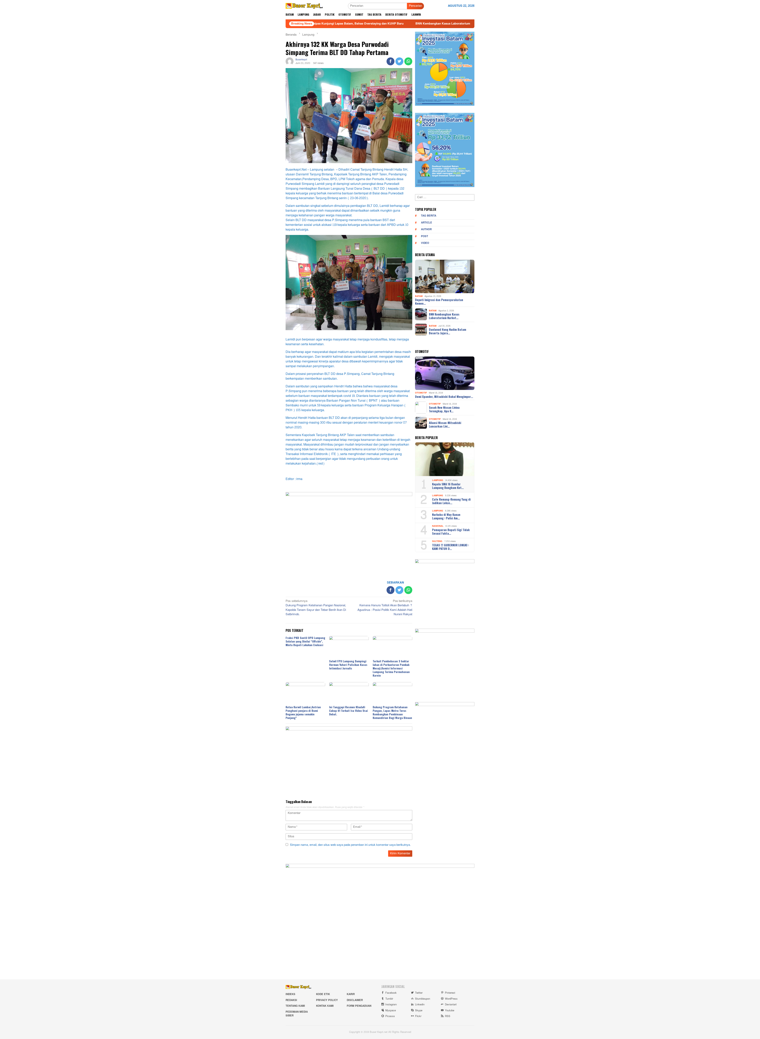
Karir (351, 994)
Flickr (418, 1016)
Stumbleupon (422, 998)
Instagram (391, 1004)
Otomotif (421, 393)
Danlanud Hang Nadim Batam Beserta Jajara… (447, 331)
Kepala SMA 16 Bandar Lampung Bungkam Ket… (448, 485)
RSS (447, 1016)
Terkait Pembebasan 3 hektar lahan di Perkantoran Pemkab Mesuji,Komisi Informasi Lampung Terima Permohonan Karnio (391, 668)
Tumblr (389, 998)
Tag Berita (428, 215)
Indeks (290, 994)
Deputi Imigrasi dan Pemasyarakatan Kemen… (439, 301)
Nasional (438, 526)
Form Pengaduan (359, 1006)
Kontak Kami (325, 1006)
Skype (418, 1010)
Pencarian (415, 6)
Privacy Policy (327, 1000)
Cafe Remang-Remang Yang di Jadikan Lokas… (451, 501)
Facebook (391, 993)
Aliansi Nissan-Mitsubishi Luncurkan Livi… (445, 424)
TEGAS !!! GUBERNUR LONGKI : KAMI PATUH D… (450, 546)
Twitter (419, 993)
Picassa (390, 1016)
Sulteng (437, 541)
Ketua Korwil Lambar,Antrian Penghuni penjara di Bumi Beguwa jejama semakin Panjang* (303, 712)
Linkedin (420, 1004)
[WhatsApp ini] (408, 61)
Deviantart (451, 1004)
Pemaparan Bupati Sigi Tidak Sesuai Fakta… (451, 531)
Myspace (390, 1010)
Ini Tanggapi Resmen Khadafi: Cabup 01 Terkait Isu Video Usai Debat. (348, 710)
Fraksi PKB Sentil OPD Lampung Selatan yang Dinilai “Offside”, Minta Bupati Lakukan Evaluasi (305, 641)
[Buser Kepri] (304, 7)
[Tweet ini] (399, 61)
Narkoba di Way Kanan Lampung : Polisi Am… (446, 516)
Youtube (449, 1010)
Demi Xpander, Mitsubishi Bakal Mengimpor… (444, 396)
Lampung (437, 480)
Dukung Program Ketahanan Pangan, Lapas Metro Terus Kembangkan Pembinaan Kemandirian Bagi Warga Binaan (392, 712)
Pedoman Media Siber (297, 1014)
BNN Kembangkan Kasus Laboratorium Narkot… (444, 315)
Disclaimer (355, 1000)
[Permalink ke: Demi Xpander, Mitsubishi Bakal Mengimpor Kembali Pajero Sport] (444, 373)
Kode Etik (323, 994)
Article (426, 222)
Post (424, 236)
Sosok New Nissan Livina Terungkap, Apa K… (444, 409)
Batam (419, 296)
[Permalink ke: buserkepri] (290, 62)
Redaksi (291, 1000)
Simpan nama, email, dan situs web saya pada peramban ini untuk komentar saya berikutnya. (350, 845)
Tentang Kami (295, 1006)
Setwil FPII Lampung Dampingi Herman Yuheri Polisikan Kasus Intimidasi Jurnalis (348, 664)
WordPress (451, 998)
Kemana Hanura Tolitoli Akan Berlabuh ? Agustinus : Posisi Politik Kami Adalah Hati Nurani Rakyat (384, 608)
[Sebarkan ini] (390, 61)
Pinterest (450, 993)
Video (425, 243)
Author (426, 229)
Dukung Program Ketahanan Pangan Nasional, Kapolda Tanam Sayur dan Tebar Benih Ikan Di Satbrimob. (316, 608)
